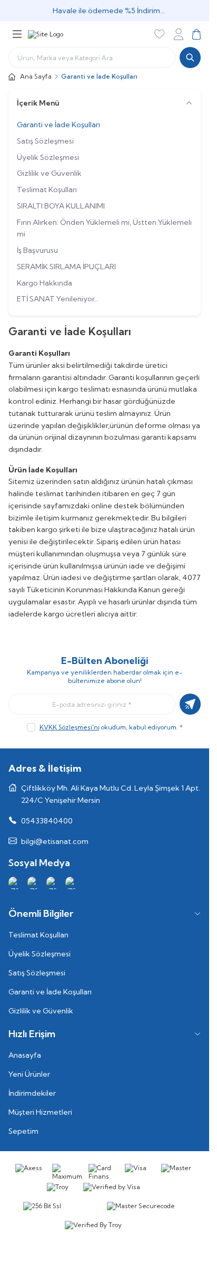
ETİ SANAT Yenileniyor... (58, 298)
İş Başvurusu (37, 250)
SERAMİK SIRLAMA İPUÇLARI (66, 266)
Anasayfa (24, 1055)
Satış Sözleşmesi (45, 141)
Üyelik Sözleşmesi (48, 157)
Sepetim (23, 1131)
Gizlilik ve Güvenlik (49, 173)
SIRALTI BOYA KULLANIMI (61, 206)
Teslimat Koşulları (47, 189)
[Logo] (45, 34)
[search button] (190, 57)
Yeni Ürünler (29, 1074)
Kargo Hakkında (44, 283)
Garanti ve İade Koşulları (58, 124)
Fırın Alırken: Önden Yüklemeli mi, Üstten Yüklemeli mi (104, 228)
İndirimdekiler (32, 1093)
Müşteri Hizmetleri (40, 1112)
